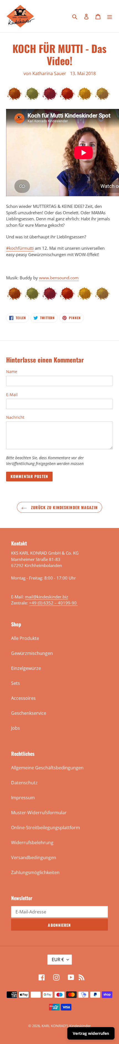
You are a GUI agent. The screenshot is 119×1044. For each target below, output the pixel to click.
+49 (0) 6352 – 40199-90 (53, 603)
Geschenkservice (28, 713)
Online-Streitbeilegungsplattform (45, 828)
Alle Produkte (25, 638)
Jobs (15, 728)
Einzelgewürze (26, 668)
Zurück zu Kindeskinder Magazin (64, 507)
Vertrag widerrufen (91, 1033)
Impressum (23, 798)
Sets (15, 683)
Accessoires (23, 698)
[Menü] (109, 16)
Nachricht (15, 417)
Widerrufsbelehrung (32, 842)
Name (11, 371)
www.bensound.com (59, 277)
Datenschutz (24, 783)
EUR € (58, 959)
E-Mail (12, 394)
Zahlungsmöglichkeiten (35, 872)
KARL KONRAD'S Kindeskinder (66, 1025)
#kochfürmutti (20, 248)
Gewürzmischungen (32, 653)
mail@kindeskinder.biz (46, 596)
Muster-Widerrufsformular (39, 813)
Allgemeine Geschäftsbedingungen (47, 768)
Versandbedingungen (33, 857)
